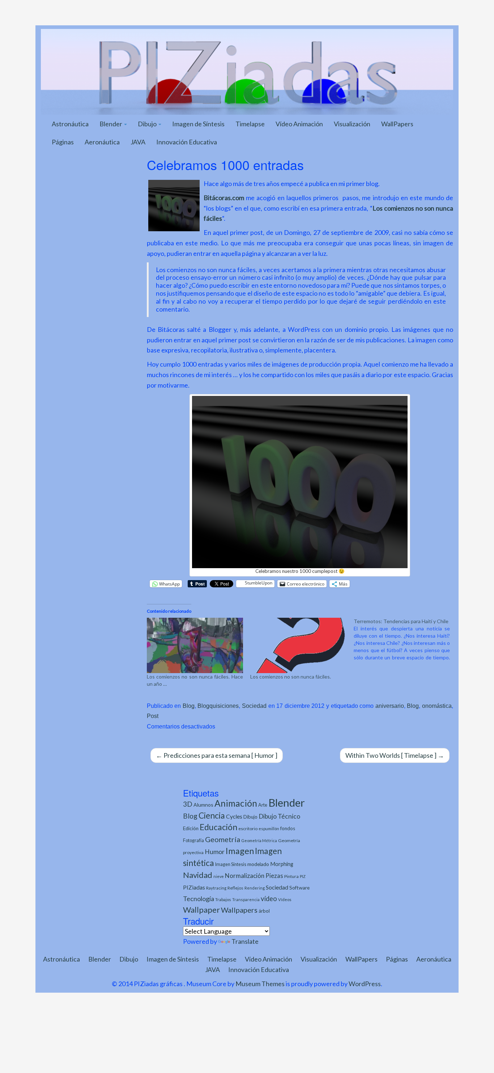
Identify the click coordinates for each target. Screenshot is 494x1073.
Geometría (222, 839)
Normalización (244, 875)
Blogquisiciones (218, 705)
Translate (245, 941)
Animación (235, 803)
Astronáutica (70, 124)
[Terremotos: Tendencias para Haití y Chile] (405, 639)
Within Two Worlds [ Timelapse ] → (394, 755)
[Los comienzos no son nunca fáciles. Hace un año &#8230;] (195, 645)
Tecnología (198, 899)
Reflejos (235, 888)
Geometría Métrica (259, 840)
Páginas (63, 142)
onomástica (437, 705)
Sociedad (254, 705)
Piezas (274, 875)
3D (187, 804)
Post (152, 716)
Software (299, 887)
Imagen (240, 851)
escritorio (247, 828)
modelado (258, 864)
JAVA (138, 142)
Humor (215, 852)
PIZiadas (194, 887)
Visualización (352, 124)
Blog (189, 705)
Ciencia (212, 815)
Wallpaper (201, 909)
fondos (287, 828)
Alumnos (203, 805)
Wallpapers (239, 909)
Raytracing (216, 888)
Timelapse (250, 124)
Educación (218, 827)
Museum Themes (260, 984)
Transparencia (246, 899)
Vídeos (284, 899)
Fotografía (193, 840)
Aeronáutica (102, 142)
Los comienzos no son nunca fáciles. (290, 676)
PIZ (303, 876)
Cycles (234, 816)
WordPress (365, 984)
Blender (111, 124)
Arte (262, 805)
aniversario (389, 705)
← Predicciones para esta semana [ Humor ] (216, 755)
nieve (218, 876)
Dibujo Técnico (279, 816)
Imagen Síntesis (230, 864)
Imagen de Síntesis (198, 124)
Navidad (197, 875)
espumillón (269, 828)
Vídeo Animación (299, 124)
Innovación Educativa (186, 142)
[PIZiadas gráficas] (247, 71)
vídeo (269, 899)
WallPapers (397, 124)
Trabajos (223, 899)
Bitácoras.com (224, 198)
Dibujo (148, 124)
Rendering (254, 888)
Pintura (291, 876)
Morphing (281, 864)
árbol (264, 911)
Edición (191, 828)
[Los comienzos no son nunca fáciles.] (298, 645)
